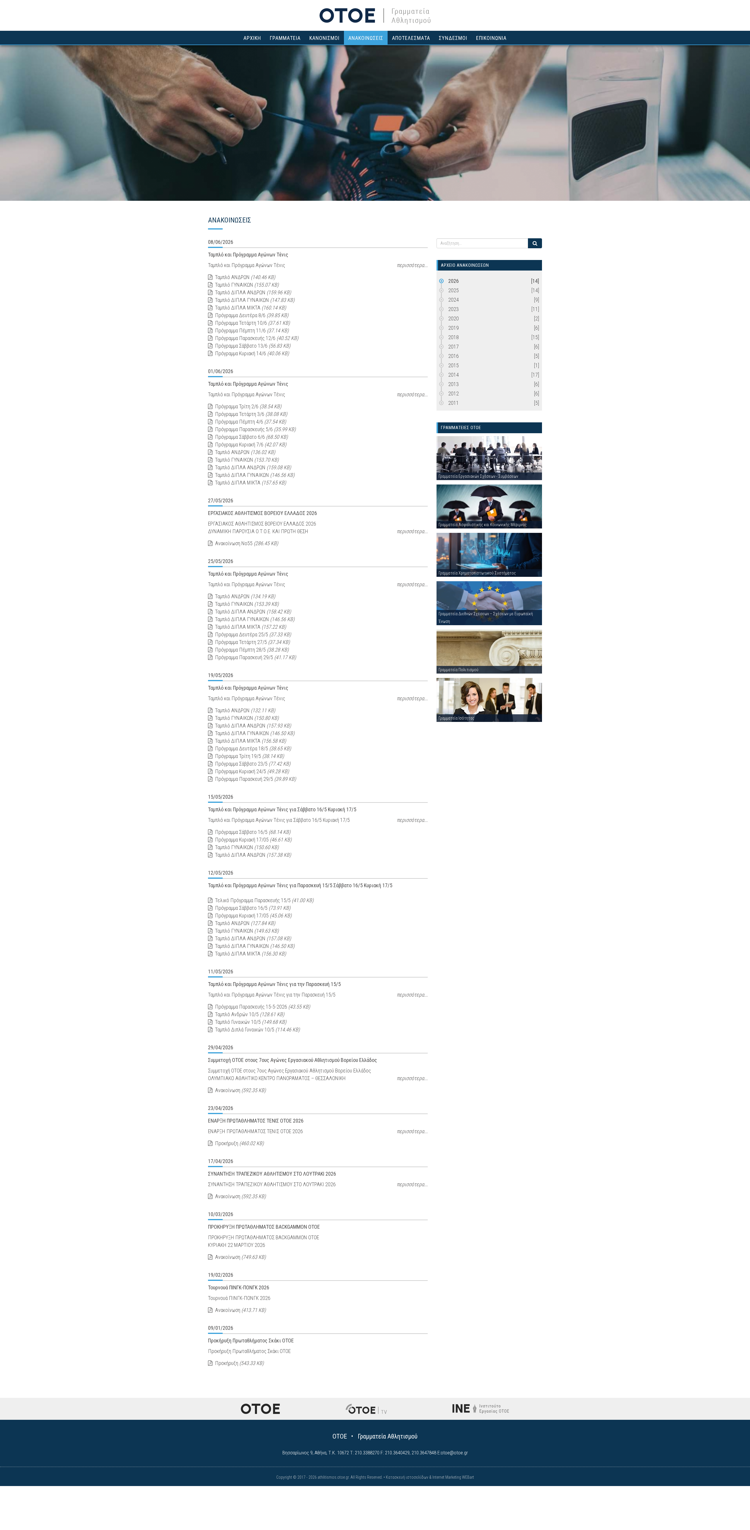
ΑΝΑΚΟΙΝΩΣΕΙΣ (365, 38)
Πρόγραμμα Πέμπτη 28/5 (251, 650)
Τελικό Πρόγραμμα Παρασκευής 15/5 (263, 900)
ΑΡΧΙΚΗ (252, 38)
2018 (493, 337)
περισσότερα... (412, 265)
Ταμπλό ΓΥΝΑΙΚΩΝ (246, 285)
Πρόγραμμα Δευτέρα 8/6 (251, 315)
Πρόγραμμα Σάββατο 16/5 (252, 832)
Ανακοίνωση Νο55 (246, 543)
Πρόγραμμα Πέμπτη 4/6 (250, 422)
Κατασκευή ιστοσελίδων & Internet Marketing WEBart (430, 1477)
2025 (493, 290)
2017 (493, 347)
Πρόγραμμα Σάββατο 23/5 (252, 764)
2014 (493, 375)
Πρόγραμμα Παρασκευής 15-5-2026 (262, 1007)
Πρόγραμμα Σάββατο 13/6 (252, 346)
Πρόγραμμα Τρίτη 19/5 (249, 756)
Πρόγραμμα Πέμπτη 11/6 (251, 330)
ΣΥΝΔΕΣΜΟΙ (453, 38)
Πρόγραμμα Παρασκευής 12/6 (256, 338)
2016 (493, 356)
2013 (493, 384)
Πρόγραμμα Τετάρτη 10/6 (252, 323)
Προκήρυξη (239, 1143)
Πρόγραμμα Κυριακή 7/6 (250, 444)
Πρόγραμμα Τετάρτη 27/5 (252, 642)
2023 (493, 309)
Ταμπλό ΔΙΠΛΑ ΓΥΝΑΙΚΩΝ (254, 300)
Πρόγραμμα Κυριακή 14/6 (251, 353)
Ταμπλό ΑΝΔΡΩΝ (244, 277)
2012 (493, 393)
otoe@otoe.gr (454, 1453)
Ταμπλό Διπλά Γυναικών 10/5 (257, 1029)
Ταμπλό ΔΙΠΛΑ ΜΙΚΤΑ (250, 308)
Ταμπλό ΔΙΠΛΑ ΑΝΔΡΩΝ (252, 292)
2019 (493, 328)
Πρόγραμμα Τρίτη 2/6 (247, 406)
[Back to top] (732, 1512)
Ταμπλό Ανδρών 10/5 (249, 1014)
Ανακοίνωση (240, 1090)
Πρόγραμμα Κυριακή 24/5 (251, 771)
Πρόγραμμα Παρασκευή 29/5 (255, 657)
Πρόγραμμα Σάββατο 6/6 (251, 437)
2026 (493, 281)
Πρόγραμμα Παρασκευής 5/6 (255, 429)
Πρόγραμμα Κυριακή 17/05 (253, 840)
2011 (493, 403)
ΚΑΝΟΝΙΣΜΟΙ (324, 38)
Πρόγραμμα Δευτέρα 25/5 (252, 634)
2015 (493, 365)
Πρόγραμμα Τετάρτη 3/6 (250, 414)
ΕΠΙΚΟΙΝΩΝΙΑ (491, 38)
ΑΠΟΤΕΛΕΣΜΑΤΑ (411, 38)
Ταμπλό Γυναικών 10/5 (250, 1022)
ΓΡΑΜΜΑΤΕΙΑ (285, 38)
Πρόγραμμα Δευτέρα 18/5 (252, 748)
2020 (493, 318)
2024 (493, 300)
